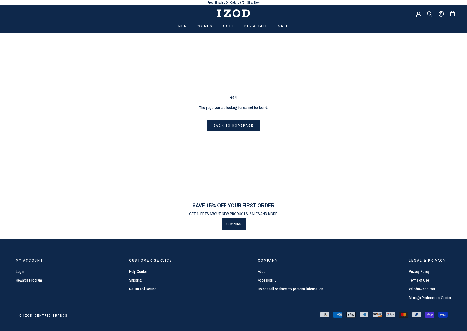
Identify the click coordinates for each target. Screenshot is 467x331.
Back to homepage (234, 125)
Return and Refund (142, 289)
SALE (283, 25)
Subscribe (233, 224)
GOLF (228, 25)
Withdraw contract (422, 289)
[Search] (429, 13)
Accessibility (267, 280)
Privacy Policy (419, 271)
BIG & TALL (256, 25)
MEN (182, 25)
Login (20, 271)
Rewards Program (29, 280)
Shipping (135, 280)
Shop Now (253, 2)
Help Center (138, 271)
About (262, 271)
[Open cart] (452, 13)
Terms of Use (419, 280)
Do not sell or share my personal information (290, 289)
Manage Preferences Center (430, 297)
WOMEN (205, 25)
